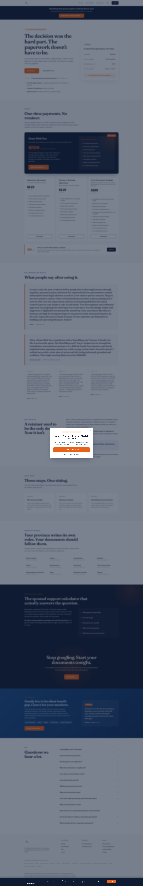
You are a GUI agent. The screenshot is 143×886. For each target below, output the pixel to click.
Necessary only (89, 882)
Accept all (112, 882)
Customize (101, 882)
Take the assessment (72, 450)
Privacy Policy (31, 883)
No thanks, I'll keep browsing (71, 454)
